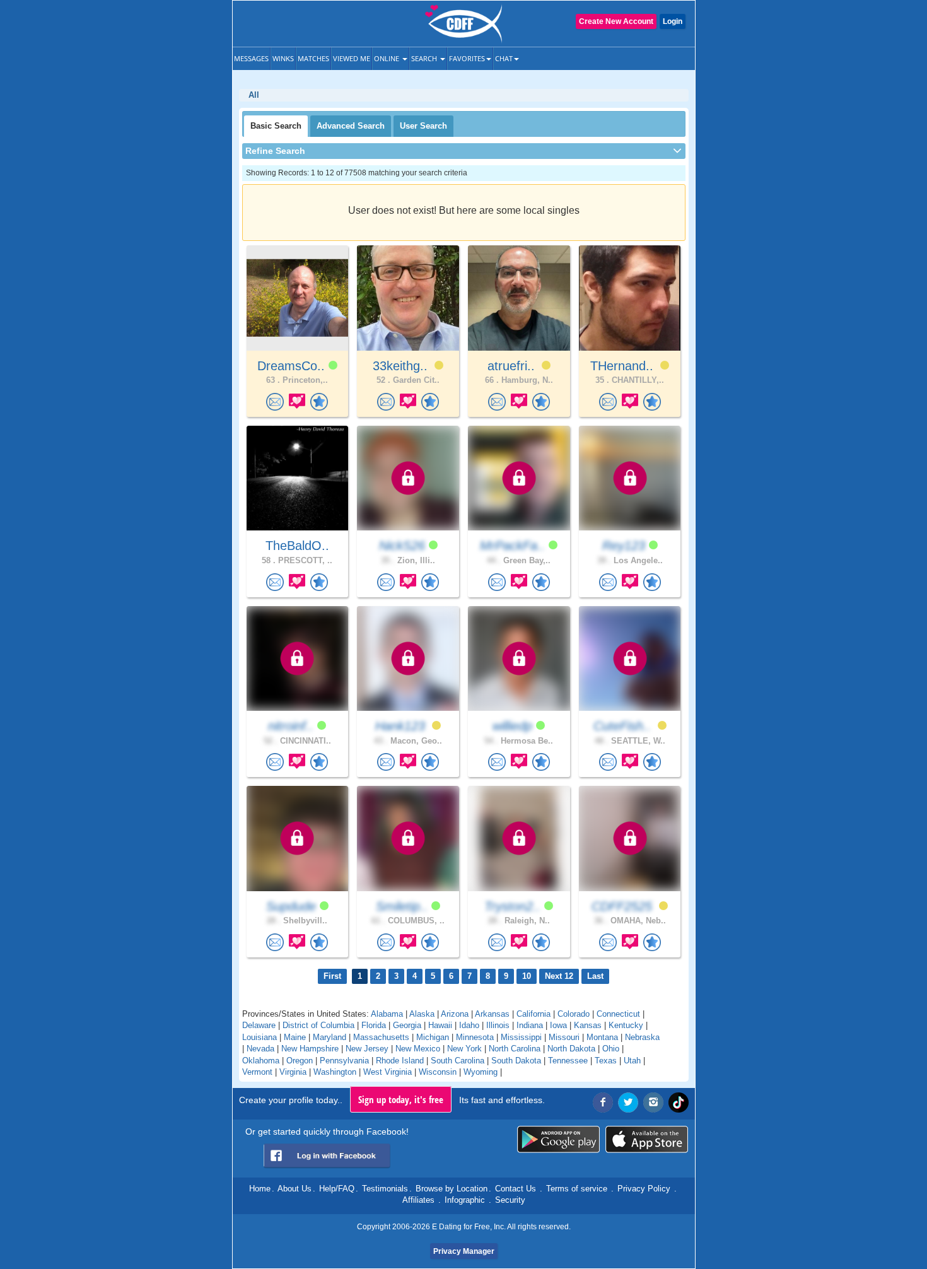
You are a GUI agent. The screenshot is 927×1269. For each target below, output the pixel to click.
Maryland (329, 1037)
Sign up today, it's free (400, 1099)
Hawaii (440, 1025)
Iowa (558, 1025)
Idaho (469, 1025)
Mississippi (521, 1037)
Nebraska (642, 1037)
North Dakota (571, 1048)
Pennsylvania (344, 1060)
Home (260, 1188)
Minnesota (475, 1037)
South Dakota (516, 1060)
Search (425, 58)
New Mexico (417, 1048)
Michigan (432, 1037)
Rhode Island (400, 1060)
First (332, 976)
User (423, 126)
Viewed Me (351, 58)
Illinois (498, 1025)
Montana (602, 1037)
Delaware (259, 1025)
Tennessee (568, 1060)
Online (387, 58)
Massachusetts (381, 1037)
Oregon (299, 1060)
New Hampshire (310, 1048)
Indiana (529, 1025)
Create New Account (616, 21)
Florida (373, 1025)
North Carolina (514, 1048)
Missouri (564, 1037)
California (533, 1014)
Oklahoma (260, 1060)
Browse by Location (451, 1188)
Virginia (292, 1072)
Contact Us (515, 1188)
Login (672, 21)
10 (526, 976)
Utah (632, 1060)
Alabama (387, 1014)
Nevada (260, 1048)
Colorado (573, 1014)
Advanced (351, 126)
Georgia (407, 1025)
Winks (283, 58)
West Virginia (387, 1072)
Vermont (257, 1072)
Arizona (455, 1014)
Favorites (467, 58)
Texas (606, 1060)
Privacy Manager (463, 1251)
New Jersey (367, 1048)
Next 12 (559, 976)
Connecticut (618, 1014)
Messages (251, 58)
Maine (295, 1037)
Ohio (610, 1048)
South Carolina (457, 1060)
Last (595, 976)
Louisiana (259, 1037)
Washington (334, 1072)
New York (464, 1048)
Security (510, 1200)
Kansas (588, 1025)
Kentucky (626, 1025)
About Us (294, 1188)
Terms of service (576, 1188)
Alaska (421, 1014)
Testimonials (385, 1188)
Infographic (465, 1200)
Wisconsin (438, 1072)
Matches (313, 58)
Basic (275, 126)
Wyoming (481, 1072)
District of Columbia (318, 1025)
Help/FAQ (336, 1188)
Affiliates (418, 1200)
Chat (504, 58)
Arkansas (492, 1014)
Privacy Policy (643, 1188)
